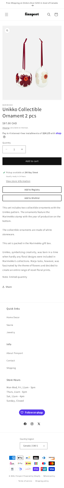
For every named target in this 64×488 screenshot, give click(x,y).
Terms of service (25, 481)
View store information (18, 181)
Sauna (10, 324)
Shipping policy (42, 481)
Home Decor (13, 317)
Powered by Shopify (31, 476)
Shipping (5, 128)
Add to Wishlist (32, 198)
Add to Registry (32, 189)
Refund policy (49, 476)
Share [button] (9, 286)
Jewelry (11, 332)
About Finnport (15, 353)
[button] (6, 14)
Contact (11, 360)
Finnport (19, 476)
